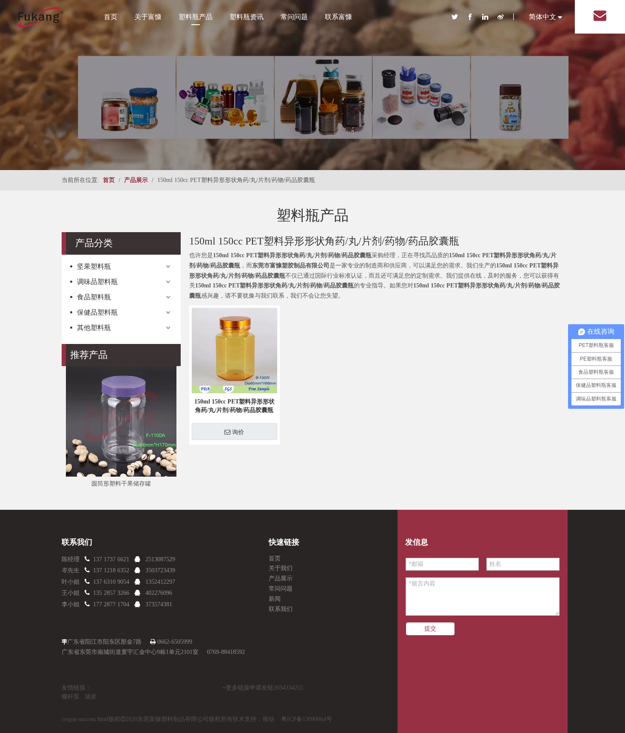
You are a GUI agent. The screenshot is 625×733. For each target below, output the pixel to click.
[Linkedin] (489, 16)
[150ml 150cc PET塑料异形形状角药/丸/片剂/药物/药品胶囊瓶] (234, 350)
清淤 (91, 696)
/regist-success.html (85, 719)
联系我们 (281, 609)
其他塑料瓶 (94, 327)
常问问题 (294, 16)
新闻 (275, 599)
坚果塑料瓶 (94, 266)
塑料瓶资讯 (247, 16)
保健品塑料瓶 (97, 312)
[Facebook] (474, 16)
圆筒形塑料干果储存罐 (121, 483)
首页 (110, 16)
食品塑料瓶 (94, 297)
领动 (268, 719)
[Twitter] (459, 16)
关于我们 (281, 568)
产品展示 (281, 578)
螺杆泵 (71, 696)
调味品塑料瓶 (97, 281)
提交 (430, 628)
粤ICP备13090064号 (306, 719)
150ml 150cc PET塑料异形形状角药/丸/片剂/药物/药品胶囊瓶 (234, 405)
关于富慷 (148, 16)
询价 (238, 432)
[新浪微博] (504, 16)
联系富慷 (338, 16)
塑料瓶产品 (196, 16)
